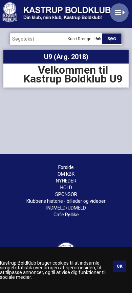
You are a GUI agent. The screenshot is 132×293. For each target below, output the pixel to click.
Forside (66, 167)
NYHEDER (66, 181)
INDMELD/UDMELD (66, 208)
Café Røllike (66, 214)
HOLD (66, 187)
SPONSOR (66, 194)
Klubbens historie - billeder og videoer (66, 201)
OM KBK (66, 174)
